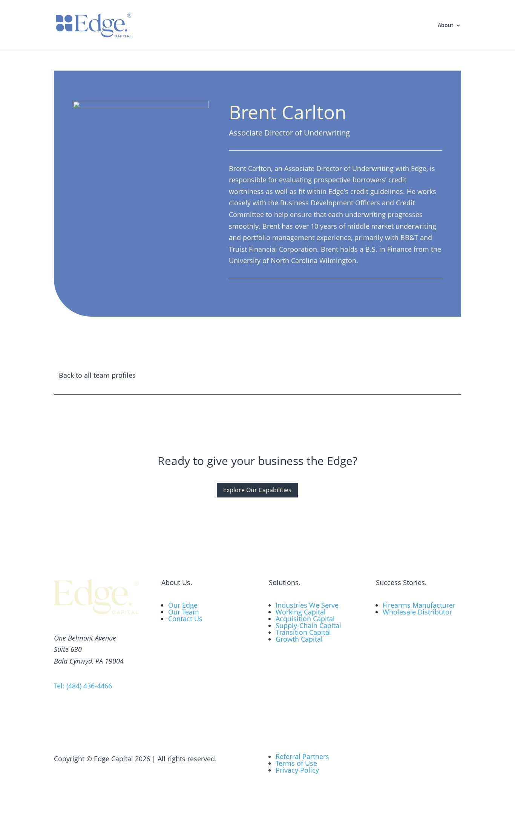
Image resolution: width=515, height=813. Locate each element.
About (446, 26)
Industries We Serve (307, 605)
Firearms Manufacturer (419, 605)
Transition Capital (303, 632)
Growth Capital (299, 639)
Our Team (183, 611)
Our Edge (183, 605)
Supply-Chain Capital (308, 625)
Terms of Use (296, 763)
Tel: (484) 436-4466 (83, 685)
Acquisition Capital (305, 618)
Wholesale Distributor (417, 611)
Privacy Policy (297, 770)
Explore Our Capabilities (257, 490)
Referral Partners (302, 756)
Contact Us (185, 618)
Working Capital (301, 611)
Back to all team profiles (97, 375)
